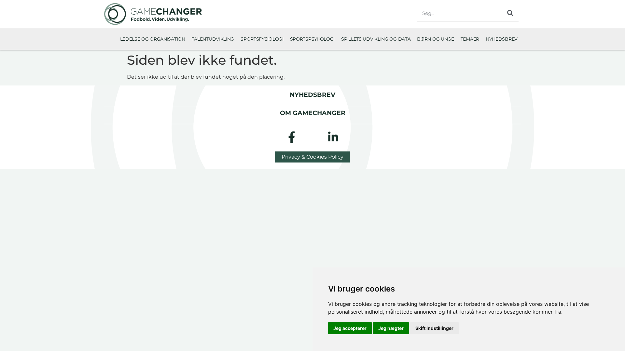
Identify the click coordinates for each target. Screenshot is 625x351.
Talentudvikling (213, 39)
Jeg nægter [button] (391, 328)
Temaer (470, 39)
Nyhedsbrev (502, 39)
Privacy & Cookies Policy (312, 157)
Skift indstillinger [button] (434, 328)
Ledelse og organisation (152, 39)
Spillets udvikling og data (375, 39)
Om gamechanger (312, 113)
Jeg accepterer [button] (350, 328)
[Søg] (510, 13)
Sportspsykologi (312, 39)
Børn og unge (435, 39)
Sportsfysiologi (262, 39)
